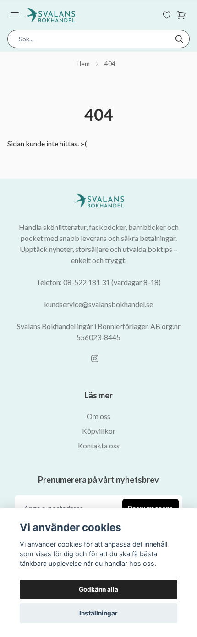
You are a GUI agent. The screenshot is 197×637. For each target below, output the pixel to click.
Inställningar (98, 613)
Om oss (98, 416)
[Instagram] (94, 358)
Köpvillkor (98, 430)
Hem (83, 63)
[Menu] (14, 15)
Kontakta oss (99, 445)
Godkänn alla (98, 589)
